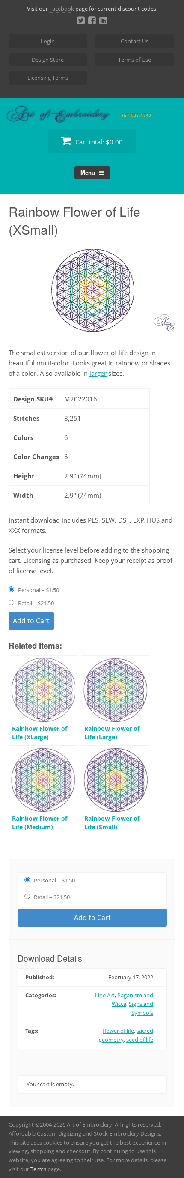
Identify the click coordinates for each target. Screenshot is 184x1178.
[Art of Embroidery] (92, 112)
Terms (38, 1169)
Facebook (61, 8)
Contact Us (134, 41)
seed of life (139, 1039)
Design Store (48, 59)
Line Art (105, 995)
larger (98, 373)
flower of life (118, 1030)
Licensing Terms (47, 77)
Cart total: (98, 142)
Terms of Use (134, 59)
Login (48, 41)
